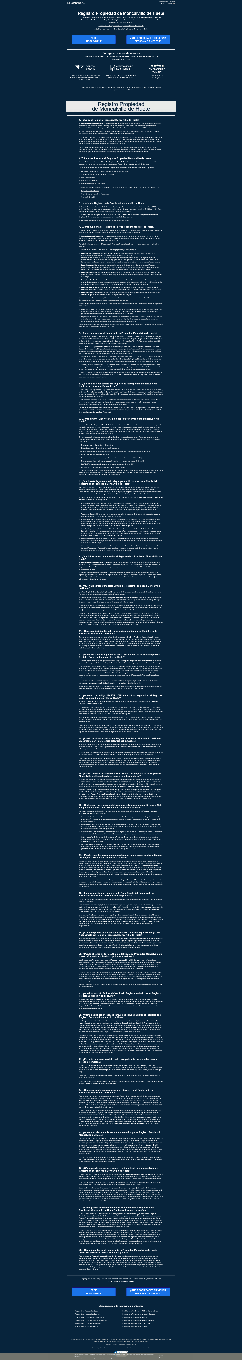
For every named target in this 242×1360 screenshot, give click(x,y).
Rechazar (161, 1355)
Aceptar (161, 1357)
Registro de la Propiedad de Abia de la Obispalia (138, 1314)
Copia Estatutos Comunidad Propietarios (95, 194)
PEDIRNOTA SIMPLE (94, 39)
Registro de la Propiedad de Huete (86, 1326)
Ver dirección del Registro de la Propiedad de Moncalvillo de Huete (121, 26)
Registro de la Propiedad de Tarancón (87, 1314)
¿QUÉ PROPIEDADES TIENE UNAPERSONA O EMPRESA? (148, 39)
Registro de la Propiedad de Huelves (134, 1317)
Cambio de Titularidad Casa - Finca (93, 183)
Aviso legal (108, 1344)
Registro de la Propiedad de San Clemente (89, 1317)
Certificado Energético (88, 197)
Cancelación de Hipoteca (89, 180)
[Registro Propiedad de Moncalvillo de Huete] (95, 29)
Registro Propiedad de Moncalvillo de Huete (121, 13)
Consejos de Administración (143, 1348)
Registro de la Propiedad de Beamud (134, 1326)
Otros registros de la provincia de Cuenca (121, 1305)
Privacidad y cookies (131, 1344)
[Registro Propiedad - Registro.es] (76, 2)
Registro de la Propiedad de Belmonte (87, 1323)
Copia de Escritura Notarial (90, 191)
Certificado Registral (88, 177)
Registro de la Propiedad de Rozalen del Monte (138, 1320)
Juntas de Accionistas (128, 1348)
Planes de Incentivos (116, 1348)
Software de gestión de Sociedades (101, 1348)
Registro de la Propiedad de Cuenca (87, 1311)
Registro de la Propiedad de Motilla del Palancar (91, 1320)
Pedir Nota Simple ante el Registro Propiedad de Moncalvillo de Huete (105, 171)
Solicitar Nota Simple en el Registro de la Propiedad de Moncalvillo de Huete (122, 29)
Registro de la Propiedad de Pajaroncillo (136, 1323)
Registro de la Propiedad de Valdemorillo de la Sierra (140, 1311)
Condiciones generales (119, 1344)
